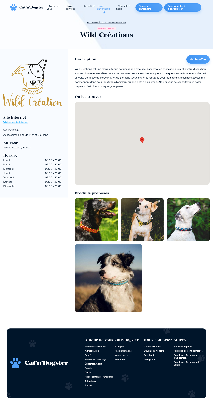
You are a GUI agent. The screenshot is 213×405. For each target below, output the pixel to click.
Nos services (70, 7)
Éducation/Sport (93, 364)
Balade (88, 368)
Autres (88, 385)
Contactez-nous (152, 346)
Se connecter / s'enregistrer (176, 7)
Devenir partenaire (145, 7)
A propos (119, 346)
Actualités (89, 6)
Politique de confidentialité (188, 351)
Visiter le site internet (15, 122)
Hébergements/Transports (99, 377)
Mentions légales (183, 346)
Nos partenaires (103, 7)
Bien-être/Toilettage (95, 359)
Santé (88, 355)
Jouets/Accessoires (95, 346)
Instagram (149, 359)
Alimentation (92, 351)
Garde (88, 372)
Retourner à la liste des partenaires (106, 23)
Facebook (149, 355)
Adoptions (90, 381)
